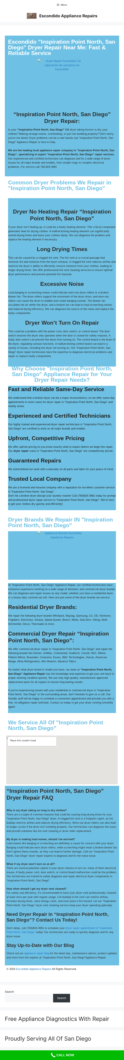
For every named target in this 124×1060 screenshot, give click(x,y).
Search (9, 991)
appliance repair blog (36, 953)
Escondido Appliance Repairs (68, 15)
